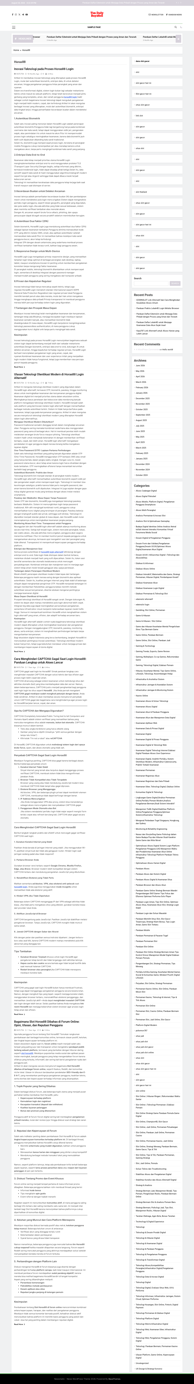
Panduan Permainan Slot (146, 941)
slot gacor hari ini (143, 83)
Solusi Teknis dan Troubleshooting (151, 1169)
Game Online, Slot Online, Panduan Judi (153, 640)
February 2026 (142, 387)
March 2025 (141, 448)
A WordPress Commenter (147, 349)
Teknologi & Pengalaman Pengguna (151, 1254)
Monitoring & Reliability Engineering (151, 829)
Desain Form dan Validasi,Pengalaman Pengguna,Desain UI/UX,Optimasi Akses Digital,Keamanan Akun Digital (153, 546)
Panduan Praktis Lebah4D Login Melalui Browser (157, 308)
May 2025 (140, 437)
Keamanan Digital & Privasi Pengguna (152, 739)
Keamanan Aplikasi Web (146, 723)
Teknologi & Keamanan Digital (149, 1243)
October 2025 (142, 409)
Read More (18, 367)
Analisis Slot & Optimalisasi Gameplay (153, 521)
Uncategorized (142, 1363)
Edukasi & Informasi (144, 563)
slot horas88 (27, 1053)
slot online (140, 1091)
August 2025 (141, 420)
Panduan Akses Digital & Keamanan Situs (154, 879)
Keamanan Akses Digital (146, 706)
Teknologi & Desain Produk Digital (151, 1232)
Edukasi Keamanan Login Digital (150, 588)
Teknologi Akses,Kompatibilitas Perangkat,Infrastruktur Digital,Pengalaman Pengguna (154, 1268)
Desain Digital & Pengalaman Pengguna (153, 538)
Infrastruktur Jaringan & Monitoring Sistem (154, 690)
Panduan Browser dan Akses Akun (151, 885)
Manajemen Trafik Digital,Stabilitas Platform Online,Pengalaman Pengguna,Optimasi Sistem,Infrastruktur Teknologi (155, 812)
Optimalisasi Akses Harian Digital (150, 863)
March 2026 (141, 382)
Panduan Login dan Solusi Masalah (151, 913)
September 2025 (143, 415)
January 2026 (141, 393)
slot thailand (141, 192)
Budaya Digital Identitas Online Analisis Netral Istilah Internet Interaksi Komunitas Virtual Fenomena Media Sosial (156, 529)
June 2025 (140, 431)
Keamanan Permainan (145, 770)
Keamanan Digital (143, 734)
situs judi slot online (145, 1052)
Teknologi (140, 1227)
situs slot (140, 148)
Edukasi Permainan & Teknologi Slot (152, 593)
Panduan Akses (142, 868)
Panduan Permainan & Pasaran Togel (152, 935)
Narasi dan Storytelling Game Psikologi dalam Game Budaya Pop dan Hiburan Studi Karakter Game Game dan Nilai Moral (156, 837)
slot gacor (140, 126)
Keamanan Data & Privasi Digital (150, 728)
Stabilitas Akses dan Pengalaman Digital (153, 1174)
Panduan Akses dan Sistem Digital (151, 874)
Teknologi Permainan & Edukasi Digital (153, 1313)
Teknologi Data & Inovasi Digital (150, 1277)
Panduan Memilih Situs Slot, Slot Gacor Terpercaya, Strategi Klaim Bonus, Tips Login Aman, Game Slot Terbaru (155, 922)
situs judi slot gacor (144, 1047)
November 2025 (143, 404)
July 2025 (140, 426)
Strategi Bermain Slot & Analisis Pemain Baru (156, 1202)
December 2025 (143, 398)
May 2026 (140, 371)
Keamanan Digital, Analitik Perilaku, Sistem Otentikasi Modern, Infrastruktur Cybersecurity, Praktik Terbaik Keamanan (156, 762)
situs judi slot (142, 1041)
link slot (139, 115)
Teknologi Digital (143, 1282)
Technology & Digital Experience (150, 1221)
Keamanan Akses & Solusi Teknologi (152, 701)
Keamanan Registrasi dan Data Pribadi (152, 781)
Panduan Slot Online (144, 946)
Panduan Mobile (143, 930)
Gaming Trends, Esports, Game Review (153, 651)
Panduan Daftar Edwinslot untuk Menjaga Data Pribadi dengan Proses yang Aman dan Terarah (51, 37)
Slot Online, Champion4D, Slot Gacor (152, 1122)
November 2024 (143, 469)
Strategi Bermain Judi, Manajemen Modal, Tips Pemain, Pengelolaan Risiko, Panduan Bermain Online (156, 1194)
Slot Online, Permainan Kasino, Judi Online (154, 1141)
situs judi (140, 1036)
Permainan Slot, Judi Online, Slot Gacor (153, 1019)
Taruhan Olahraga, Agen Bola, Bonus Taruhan (155, 1216)
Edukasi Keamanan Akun (147, 583)
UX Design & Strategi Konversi (149, 1369)
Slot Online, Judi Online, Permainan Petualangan (157, 1127)
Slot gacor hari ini (143, 94)
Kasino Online (142, 696)
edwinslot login (142, 604)
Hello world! (167, 349)
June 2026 (140, 365)
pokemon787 (141, 1030)
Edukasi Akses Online (145, 569)
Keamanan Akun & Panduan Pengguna (152, 712)
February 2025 (142, 453)
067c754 (20, 73)
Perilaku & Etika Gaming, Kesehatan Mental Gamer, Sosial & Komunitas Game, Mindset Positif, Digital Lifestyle (158, 975)
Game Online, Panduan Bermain (149, 635)
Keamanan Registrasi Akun (147, 776)
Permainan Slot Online (145, 1006)
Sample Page (94, 27)
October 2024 (142, 475)
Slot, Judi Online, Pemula (147, 1163)
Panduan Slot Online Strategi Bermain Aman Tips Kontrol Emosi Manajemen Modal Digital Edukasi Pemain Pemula (157, 955)
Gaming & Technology (145, 646)
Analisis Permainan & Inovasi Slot (150, 515)
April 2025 (140, 442)
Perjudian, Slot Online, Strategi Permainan (154, 983)
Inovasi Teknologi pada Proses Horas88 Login (44, 69)
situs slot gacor (143, 105)
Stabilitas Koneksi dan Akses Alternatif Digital (156, 1180)
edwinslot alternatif (144, 599)
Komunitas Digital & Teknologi (149, 792)
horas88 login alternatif (52, 552)
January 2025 (141, 458)
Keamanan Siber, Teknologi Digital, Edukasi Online (158, 786)
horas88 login (70, 97)
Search (137, 278)
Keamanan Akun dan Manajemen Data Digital (155, 717)
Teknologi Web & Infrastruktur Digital (152, 1324)
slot (137, 72)
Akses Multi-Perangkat (146, 510)
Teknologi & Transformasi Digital (150, 1260)
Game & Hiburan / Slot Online (149, 621)
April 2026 (140, 376)
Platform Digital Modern (146, 1025)
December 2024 (143, 464)
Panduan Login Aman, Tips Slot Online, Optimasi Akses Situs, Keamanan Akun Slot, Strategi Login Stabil (157, 905)
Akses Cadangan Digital (146, 491)
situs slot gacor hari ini (146, 1069)
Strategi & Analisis (144, 1185)
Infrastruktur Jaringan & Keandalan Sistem (154, 685)
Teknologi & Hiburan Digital (148, 1238)
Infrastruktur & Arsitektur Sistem (150, 679)
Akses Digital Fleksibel (146, 496)
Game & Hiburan (143, 615)
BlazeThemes (114, 1379)
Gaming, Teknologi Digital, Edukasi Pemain (154, 665)
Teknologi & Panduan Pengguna (149, 1249)
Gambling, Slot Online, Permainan (150, 610)
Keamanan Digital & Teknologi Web (151, 745)
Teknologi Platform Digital (147, 1318)
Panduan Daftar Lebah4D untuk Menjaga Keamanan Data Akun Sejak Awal (132, 3)
